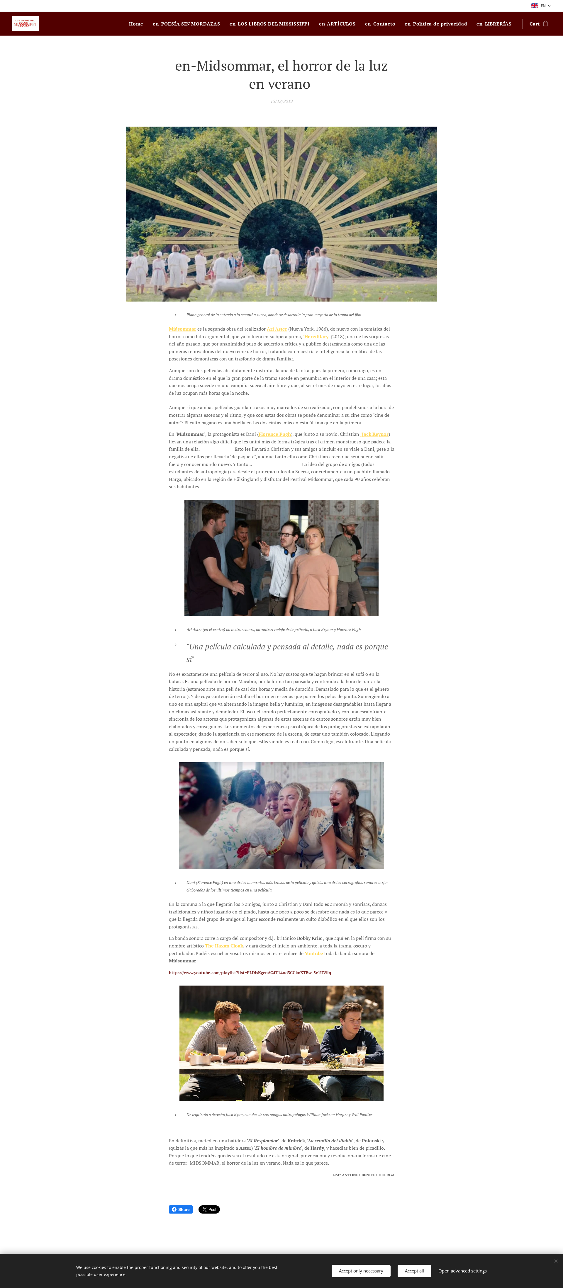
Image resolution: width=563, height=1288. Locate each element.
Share (184, 1209)
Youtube (314, 953)
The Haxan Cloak (224, 945)
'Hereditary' (316, 336)
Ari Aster (277, 329)
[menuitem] (138, 23)
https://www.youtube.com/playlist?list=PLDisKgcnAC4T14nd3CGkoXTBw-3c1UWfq (250, 972)
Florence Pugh (275, 434)
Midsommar (182, 329)
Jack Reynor (375, 434)
